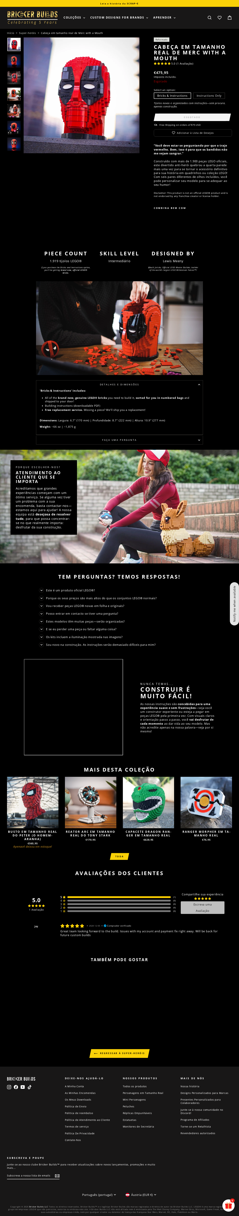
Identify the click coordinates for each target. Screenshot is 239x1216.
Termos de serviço (77, 1126)
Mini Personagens (134, 1099)
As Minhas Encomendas (80, 1093)
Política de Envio (75, 1106)
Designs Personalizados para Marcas (204, 1093)
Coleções (73, 17)
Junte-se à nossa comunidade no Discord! (202, 1111)
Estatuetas (129, 1120)
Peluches (128, 1106)
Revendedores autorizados (198, 1133)
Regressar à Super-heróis (122, 1053)
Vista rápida (32, 824)
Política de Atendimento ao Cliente (87, 1120)
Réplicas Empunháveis (137, 1113)
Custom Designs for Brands (117, 17)
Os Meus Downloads (78, 1099)
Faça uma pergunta (119, 439)
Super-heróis (27, 33)
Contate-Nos (73, 1140)
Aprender (163, 17)
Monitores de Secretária (138, 1126)
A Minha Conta (74, 1086)
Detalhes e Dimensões (119, 384)
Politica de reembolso (79, 1113)
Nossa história (190, 1086)
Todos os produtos (135, 1086)
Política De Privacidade (80, 1133)
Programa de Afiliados (195, 1119)
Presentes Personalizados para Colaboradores (201, 1101)
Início (10, 33)
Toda (119, 856)
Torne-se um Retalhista (196, 1126)
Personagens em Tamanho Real (143, 1093)
